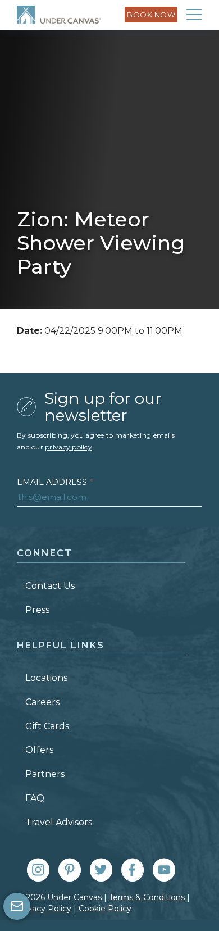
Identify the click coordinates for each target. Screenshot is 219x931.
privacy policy (68, 447)
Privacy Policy (44, 908)
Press (37, 610)
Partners (45, 774)
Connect (44, 553)
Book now (151, 14)
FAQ (34, 798)
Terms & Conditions (147, 897)
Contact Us (50, 585)
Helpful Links (60, 645)
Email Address (55, 482)
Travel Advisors (58, 822)
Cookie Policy (105, 908)
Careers (42, 702)
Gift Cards (47, 726)
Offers (39, 749)
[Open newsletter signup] (16, 906)
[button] (194, 14)
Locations (46, 678)
